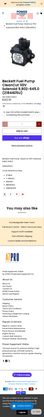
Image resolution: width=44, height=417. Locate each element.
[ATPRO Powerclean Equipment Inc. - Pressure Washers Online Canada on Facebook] (3, 361)
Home (19, 21)
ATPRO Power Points (10, 291)
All (27, 21)
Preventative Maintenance (13, 328)
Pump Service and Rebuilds (13, 331)
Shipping (6, 303)
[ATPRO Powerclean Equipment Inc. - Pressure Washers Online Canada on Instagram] (6, 361)
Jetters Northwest (10, 316)
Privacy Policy (8, 311)
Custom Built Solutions (12, 336)
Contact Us (7, 289)
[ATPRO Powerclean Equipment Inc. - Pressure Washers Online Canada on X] (9, 361)
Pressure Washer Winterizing (14, 338)
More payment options (22, 145)
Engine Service (8, 333)
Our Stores (6, 286)
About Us (6, 283)
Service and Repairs (10, 294)
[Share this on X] (4, 194)
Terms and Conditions (11, 308)
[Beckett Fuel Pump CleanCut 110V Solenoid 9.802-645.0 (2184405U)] (22, 52)
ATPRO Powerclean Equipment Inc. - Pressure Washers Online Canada (23, 382)
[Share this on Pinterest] (16, 194)
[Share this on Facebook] (10, 194)
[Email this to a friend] (22, 194)
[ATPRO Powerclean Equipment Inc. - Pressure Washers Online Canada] (22, 13)
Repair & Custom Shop (12, 326)
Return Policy (7, 306)
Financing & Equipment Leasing (15, 314)
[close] (41, 3)
